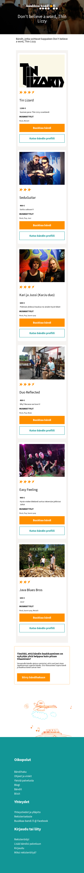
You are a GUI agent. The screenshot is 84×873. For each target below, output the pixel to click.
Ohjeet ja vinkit (23, 776)
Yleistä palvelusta (24, 780)
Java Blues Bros (30, 590)
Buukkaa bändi (42, 128)
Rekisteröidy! (21, 839)
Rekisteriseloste (23, 816)
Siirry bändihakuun (33, 677)
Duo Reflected (29, 392)
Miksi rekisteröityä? (25, 852)
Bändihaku (20, 771)
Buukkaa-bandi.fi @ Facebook (31, 821)
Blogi (17, 785)
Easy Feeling (28, 489)
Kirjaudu (19, 848)
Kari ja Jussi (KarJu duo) (37, 295)
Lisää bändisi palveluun (27, 843)
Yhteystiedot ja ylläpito (27, 812)
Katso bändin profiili (42, 138)
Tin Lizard (26, 100)
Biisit (17, 793)
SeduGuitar (27, 197)
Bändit (18, 789)
